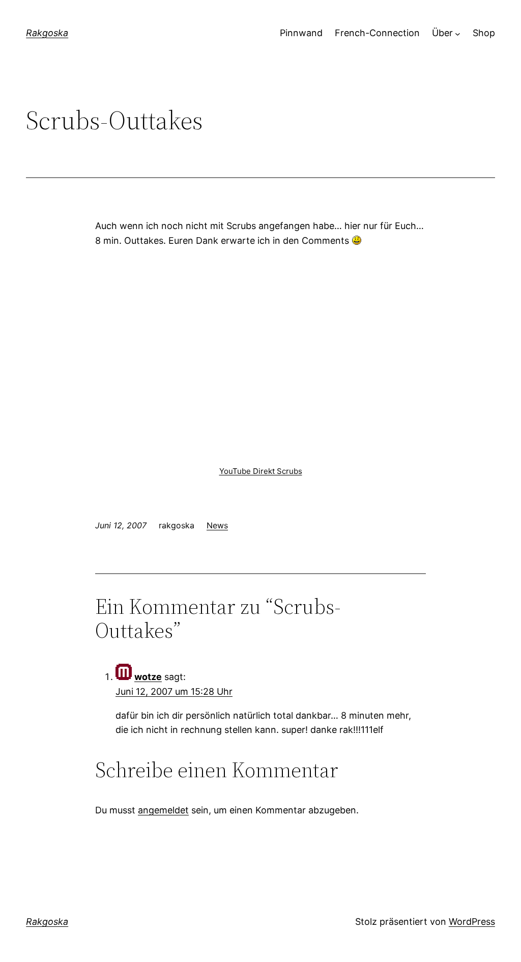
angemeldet (163, 810)
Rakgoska (47, 32)
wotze (148, 676)
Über (442, 32)
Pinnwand (301, 32)
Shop (484, 32)
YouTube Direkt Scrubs (260, 471)
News (217, 525)
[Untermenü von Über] (457, 33)
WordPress (472, 921)
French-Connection (377, 32)
